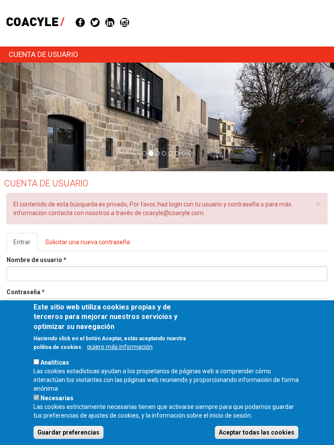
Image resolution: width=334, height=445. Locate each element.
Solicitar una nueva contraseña (87, 242)
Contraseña (26, 292)
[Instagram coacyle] (124, 21)
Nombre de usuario (37, 259)
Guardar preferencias (68, 432)
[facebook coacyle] (80, 21)
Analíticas (54, 362)
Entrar (25, 245)
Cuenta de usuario (43, 54)
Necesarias (56, 398)
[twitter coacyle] (95, 21)
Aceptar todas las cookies (256, 432)
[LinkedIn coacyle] (109, 21)
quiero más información (120, 346)
